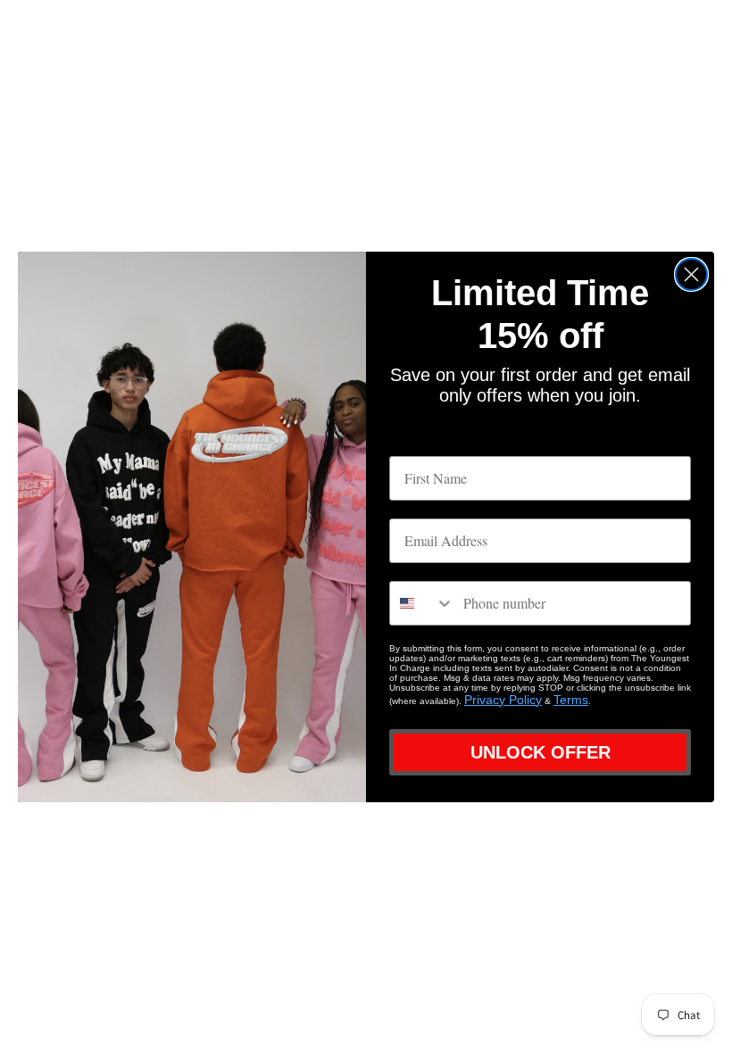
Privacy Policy (503, 699)
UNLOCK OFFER (540, 752)
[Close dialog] (691, 274)
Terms (570, 699)
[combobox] (422, 603)
